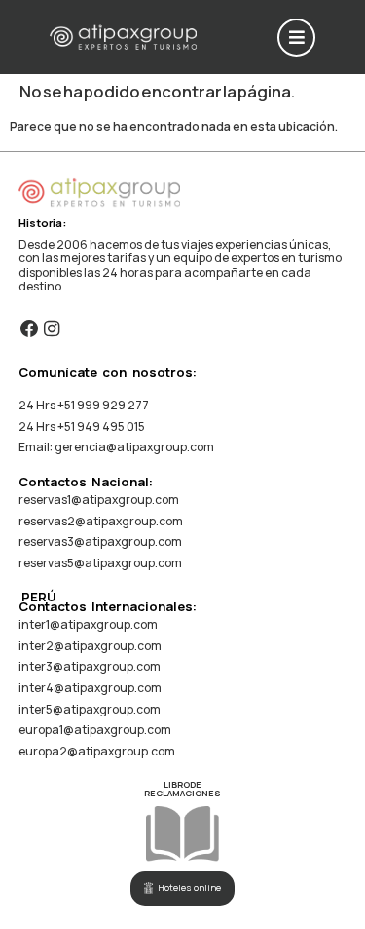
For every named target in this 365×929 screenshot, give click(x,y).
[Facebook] (29, 329)
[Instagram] (51, 329)
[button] (296, 37)
